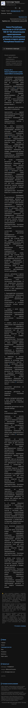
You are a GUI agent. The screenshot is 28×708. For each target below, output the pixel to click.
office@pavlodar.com (10, 672)
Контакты (9, 13)
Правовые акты (23, 17)
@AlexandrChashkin (11, 669)
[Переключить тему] (19, 8)
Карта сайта (4, 656)
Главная (3, 10)
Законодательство (15, 10)
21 (15, 88)
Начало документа (9, 55)
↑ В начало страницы (20, 626)
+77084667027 (10, 666)
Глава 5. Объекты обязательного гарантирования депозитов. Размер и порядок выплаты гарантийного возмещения (14, 61)
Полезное (3, 13)
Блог (22, 10)
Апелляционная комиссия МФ (19, 21)
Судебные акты (6, 21)
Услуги (8, 10)
